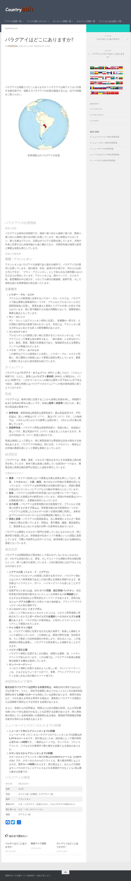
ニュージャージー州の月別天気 (105, 137)
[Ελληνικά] (92, 74)
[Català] (104, 69)
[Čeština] (108, 69)
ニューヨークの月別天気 (102, 148)
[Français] (113, 74)
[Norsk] (100, 84)
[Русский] (96, 89)
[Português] (121, 84)
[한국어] (117, 79)
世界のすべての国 (12, 875)
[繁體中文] (117, 94)
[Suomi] (108, 74)
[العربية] (92, 69)
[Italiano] (104, 79)
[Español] (96, 74)
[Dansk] (117, 69)
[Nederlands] (104, 84)
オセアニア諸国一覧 (86, 21)
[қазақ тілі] (113, 79)
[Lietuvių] (121, 79)
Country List (11, 28)
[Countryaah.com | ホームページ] (19, 9)
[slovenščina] (104, 89)
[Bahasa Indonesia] (100, 79)
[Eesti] (100, 74)
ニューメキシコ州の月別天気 (104, 143)
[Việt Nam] (108, 94)
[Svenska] (113, 89)
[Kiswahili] (117, 89)
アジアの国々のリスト (37, 21)
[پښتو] (117, 84)
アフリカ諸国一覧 (13, 21)
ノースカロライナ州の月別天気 (105, 154)
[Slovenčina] (100, 89)
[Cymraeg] (113, 69)
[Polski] (113, 84)
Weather (95, 120)
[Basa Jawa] (108, 79)
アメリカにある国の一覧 (110, 21)
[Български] (96, 69)
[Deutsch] (121, 69)
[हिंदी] (121, 74)
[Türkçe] (96, 94)
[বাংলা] (100, 69)
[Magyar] (96, 79)
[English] (104, 94)
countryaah (12, 46)
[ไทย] (121, 89)
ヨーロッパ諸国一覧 (62, 21)
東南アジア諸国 (38, 843)
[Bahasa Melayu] (96, 84)
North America (97, 114)
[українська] (100, 94)
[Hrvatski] (92, 79)
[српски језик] (108, 89)
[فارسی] (104, 74)
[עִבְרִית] (117, 74)
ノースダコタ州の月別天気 (103, 160)
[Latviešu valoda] (92, 84)
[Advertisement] (43, 67)
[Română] (92, 89)
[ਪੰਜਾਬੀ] (108, 84)
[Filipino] (92, 94)
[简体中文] (113, 94)
